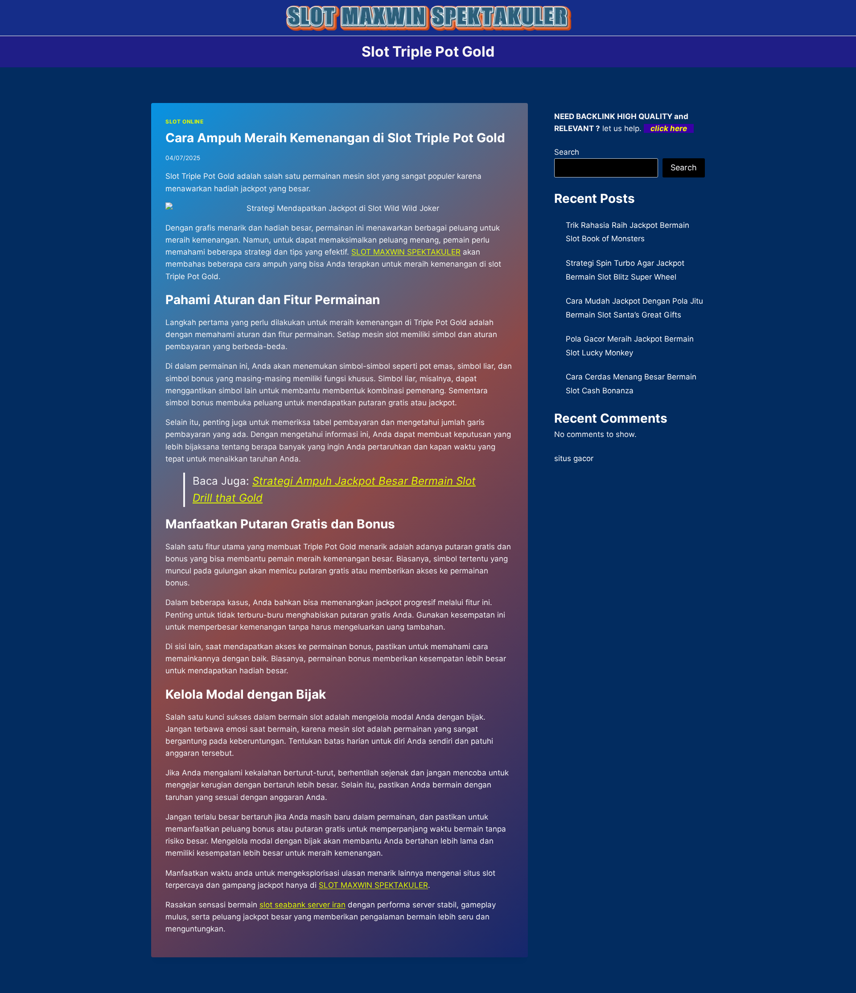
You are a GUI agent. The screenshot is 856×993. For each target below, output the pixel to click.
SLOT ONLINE (184, 121)
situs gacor (573, 458)
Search (566, 152)
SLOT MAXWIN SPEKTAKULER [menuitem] (406, 251)
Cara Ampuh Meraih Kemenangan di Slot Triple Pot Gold (335, 137)
